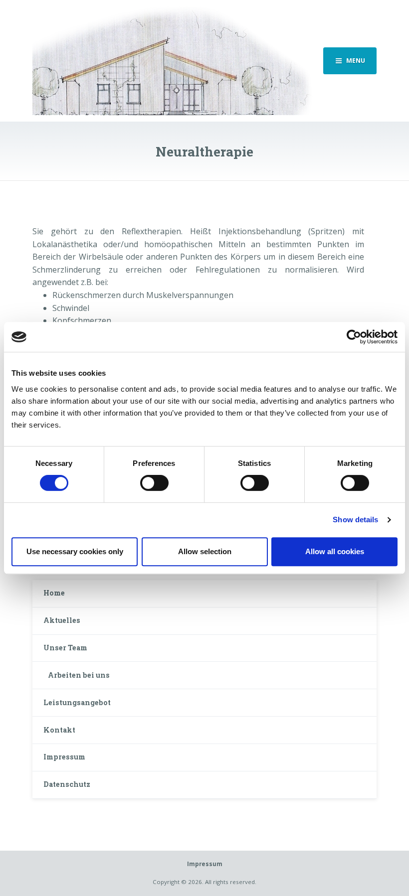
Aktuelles (61, 620)
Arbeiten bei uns (79, 675)
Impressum (64, 756)
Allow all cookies (334, 551)
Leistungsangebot (77, 702)
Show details (355, 519)
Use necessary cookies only (74, 551)
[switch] (154, 483)
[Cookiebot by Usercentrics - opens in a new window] (354, 336)
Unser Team (65, 647)
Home (54, 592)
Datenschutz (66, 784)
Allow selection (204, 551)
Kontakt (59, 730)
